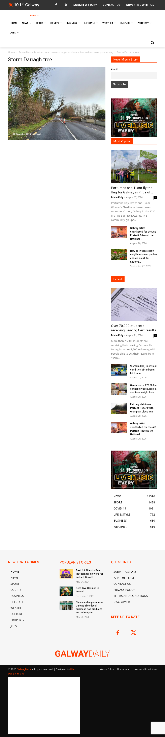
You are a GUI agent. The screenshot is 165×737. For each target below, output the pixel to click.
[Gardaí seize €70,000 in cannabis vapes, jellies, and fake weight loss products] (119, 389)
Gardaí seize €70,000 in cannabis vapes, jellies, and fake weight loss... (143, 389)
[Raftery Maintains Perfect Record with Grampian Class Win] (119, 408)
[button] (152, 42)
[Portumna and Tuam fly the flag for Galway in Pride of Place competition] (134, 166)
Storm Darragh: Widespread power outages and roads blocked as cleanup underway (66, 52)
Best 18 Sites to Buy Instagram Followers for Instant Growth (89, 574)
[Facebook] (56, 5)
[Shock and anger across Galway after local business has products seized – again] (66, 605)
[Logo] (35, 15)
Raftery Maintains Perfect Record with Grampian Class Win (142, 408)
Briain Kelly (117, 197)
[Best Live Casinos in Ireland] (66, 591)
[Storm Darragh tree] (56, 139)
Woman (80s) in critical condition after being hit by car (143, 370)
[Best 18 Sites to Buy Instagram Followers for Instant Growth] (66, 573)
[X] (66, 5)
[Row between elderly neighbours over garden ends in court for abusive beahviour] (119, 254)
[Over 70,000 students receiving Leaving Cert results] (134, 304)
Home (11, 52)
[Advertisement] (56, 177)
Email (114, 69)
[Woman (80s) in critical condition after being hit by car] (119, 370)
